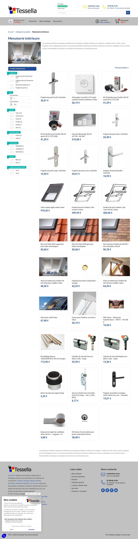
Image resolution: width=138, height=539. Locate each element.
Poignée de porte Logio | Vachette (53, 171)
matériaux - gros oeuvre (31, 483)
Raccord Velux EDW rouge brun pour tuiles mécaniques (52, 245)
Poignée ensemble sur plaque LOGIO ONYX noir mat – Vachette (115, 394)
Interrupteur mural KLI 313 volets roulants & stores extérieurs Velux (84, 98)
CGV (107, 535)
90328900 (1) (20, 149)
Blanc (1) (18, 159)
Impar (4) (18, 119)
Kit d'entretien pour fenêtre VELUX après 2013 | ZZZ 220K (53, 135)
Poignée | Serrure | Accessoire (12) (24, 81)
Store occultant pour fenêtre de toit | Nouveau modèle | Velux (52, 282)
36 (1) (17, 173)
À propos (75, 479)
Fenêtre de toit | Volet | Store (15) (24, 77)
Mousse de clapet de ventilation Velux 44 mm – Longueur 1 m (52, 433)
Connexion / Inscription (79, 491)
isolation (19, 481)
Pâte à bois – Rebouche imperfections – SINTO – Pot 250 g (115, 319)
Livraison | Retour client (79, 485)
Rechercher (128, 12)
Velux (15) (19, 113)
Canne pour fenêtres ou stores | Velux (84, 318)
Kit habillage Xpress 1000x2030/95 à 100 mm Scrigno (53, 357)
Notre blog (33, 21)
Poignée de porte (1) (22, 88)
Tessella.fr (11, 475)
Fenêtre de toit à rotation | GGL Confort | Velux (83, 208)
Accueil (11, 32)
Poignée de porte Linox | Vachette (84, 171)
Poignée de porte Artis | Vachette (115, 134)
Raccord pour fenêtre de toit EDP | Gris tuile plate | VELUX (115, 245)
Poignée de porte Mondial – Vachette (113, 172)
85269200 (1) (20, 146)
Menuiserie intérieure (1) (23, 85)
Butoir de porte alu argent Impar (52, 393)
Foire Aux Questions (78, 476)
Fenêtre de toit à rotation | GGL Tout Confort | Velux (114, 208)
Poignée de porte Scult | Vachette (53, 97)
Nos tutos (75, 488)
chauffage (11, 483)
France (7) (19, 135)
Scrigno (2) (19, 122)
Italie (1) (18, 138)
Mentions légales (115, 535)
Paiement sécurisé (78, 482)
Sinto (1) (18, 127)
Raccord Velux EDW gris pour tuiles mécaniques (82, 245)
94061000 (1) (20, 152)
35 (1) (17, 170)
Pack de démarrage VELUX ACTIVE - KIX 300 (82, 135)
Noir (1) (18, 162)
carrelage (26, 481)
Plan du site (126, 535)
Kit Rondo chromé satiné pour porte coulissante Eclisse (83, 433)
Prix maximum (14, 101)
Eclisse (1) (19, 124)
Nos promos (57, 21)
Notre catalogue (45, 21)
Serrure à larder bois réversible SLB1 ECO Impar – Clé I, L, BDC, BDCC (83, 395)
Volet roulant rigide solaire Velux (52, 207)
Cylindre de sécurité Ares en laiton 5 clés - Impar (82, 357)
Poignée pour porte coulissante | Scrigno (84, 282)
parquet (32, 481)
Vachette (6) (19, 116)
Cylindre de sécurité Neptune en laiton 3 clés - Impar (115, 357)
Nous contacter (76, 474)
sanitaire (38, 481)
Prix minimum (14, 95)
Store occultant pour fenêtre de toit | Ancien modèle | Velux (115, 282)
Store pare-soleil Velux (49, 317)
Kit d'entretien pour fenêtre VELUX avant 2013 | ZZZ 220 (115, 98)
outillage (18, 483)
